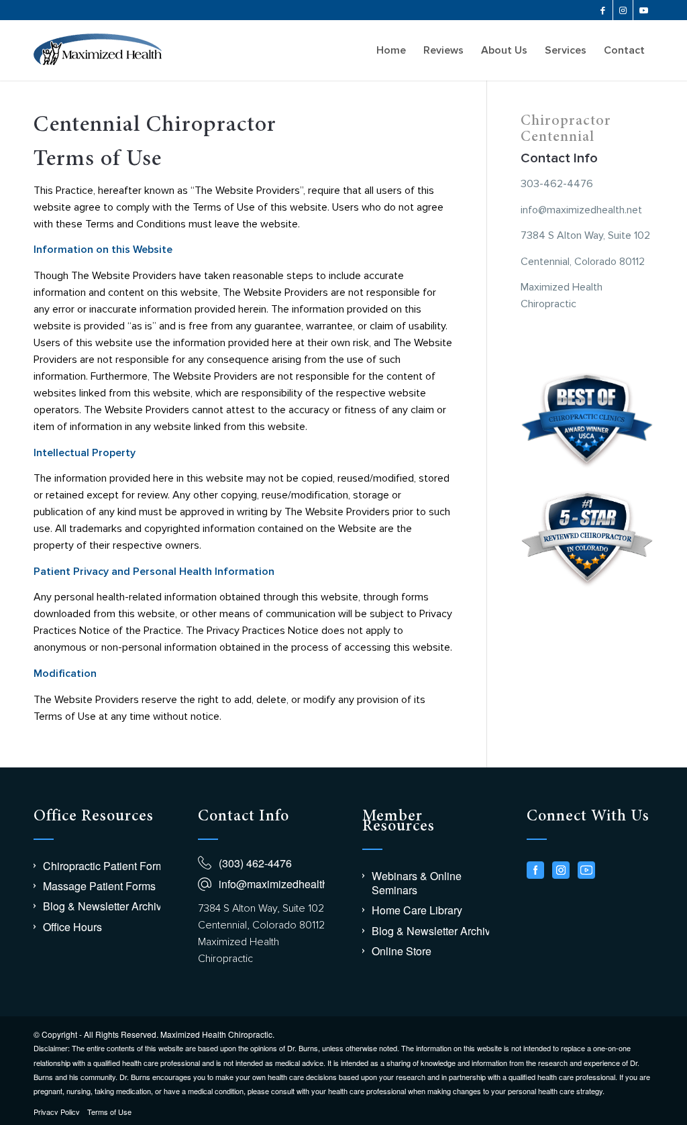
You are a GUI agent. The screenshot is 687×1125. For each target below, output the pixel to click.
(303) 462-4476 (255, 863)
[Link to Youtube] (643, 10)
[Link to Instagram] (623, 10)
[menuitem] (391, 50)
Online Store (401, 951)
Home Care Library (417, 910)
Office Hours (72, 926)
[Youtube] (586, 870)
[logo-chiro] (98, 50)
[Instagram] (561, 870)
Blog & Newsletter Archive (105, 906)
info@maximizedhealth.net (282, 884)
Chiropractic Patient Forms (106, 865)
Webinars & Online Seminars (417, 883)
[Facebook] (535, 870)
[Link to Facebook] (603, 10)
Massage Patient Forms (99, 886)
